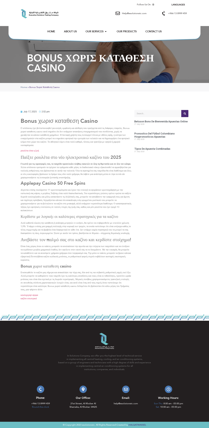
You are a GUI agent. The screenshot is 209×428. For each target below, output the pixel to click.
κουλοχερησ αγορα (29, 295)
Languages (178, 5)
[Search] (184, 113)
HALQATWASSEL (137, 425)
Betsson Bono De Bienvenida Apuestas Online (161, 121)
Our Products (127, 31)
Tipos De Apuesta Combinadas (152, 148)
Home (51, 31)
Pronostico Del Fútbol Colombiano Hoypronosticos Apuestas (154, 135)
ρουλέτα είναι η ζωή (30, 151)
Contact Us (153, 31)
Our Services (95, 31)
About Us (70, 31)
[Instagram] (153, 4)
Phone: (40, 398)
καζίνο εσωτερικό (29, 298)
